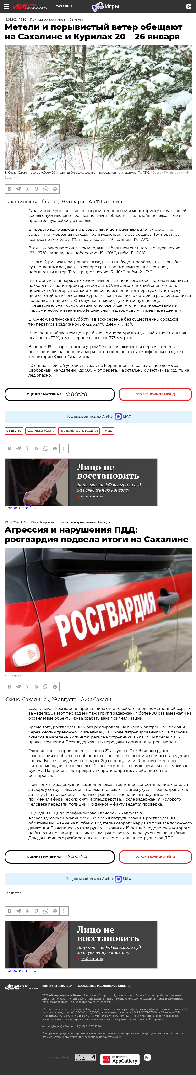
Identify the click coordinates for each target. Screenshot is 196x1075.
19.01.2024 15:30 (15, 19)
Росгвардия (13, 675)
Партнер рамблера (58, 1057)
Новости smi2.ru (20, 508)
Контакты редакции (57, 986)
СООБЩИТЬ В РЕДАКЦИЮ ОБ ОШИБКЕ (104, 986)
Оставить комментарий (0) (155, 394)
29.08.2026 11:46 (16, 522)
